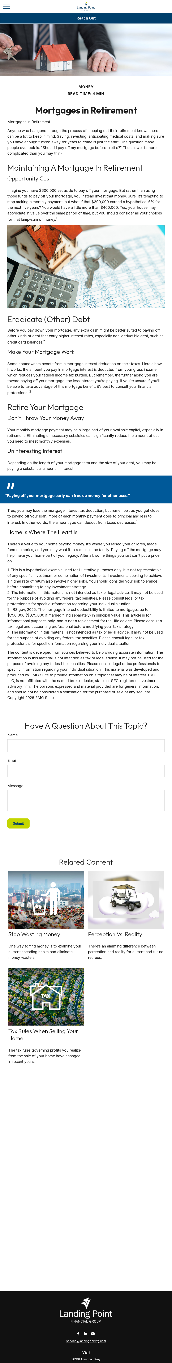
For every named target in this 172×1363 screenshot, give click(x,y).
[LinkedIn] (86, 1333)
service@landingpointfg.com (86, 1341)
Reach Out (86, 18)
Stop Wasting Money (34, 934)
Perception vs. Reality (115, 934)
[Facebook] (78, 1333)
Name (12, 735)
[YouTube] (93, 1333)
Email (12, 760)
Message (15, 786)
